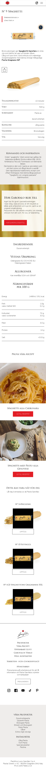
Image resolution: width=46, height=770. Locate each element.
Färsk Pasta (23, 727)
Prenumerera (23, 682)
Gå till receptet (23, 414)
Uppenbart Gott (23, 650)
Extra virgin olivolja (23, 732)
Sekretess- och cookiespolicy (23, 662)
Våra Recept (23, 646)
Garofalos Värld (23, 653)
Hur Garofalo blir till (15, 223)
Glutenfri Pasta (23, 720)
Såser (23, 729)
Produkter (23, 643)
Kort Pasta (23, 742)
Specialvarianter (23, 745)
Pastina (23, 747)
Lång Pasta (8, 20)
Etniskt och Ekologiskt (23, 725)
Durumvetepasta (10, 17)
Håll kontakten (23, 656)
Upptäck (23, 532)
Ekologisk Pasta (23, 723)
